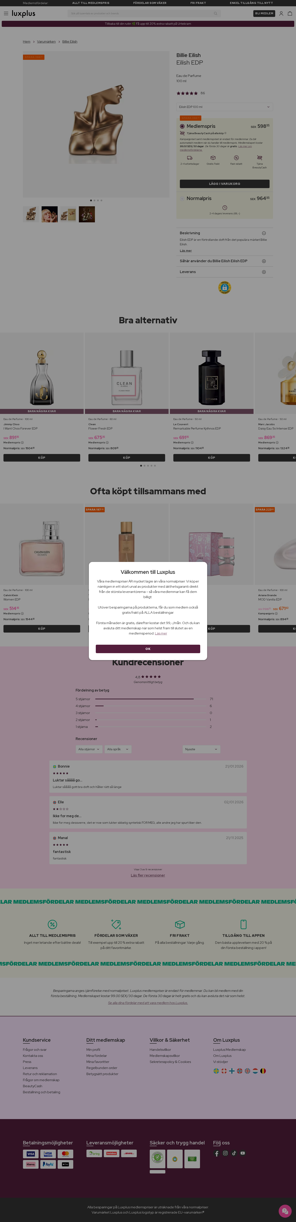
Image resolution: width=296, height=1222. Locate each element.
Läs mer (161, 633)
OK (147, 649)
